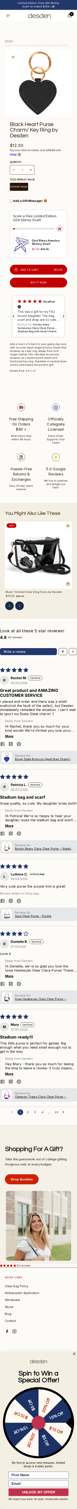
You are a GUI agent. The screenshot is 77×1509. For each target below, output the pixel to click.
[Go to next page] (64, 1112)
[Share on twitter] (10, 744)
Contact (10, 1321)
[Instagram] (14, 1331)
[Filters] (63, 651)
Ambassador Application (22, 1293)
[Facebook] (7, 1331)
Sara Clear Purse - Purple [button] (33, 916)
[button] (38, 316)
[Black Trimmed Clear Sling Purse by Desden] (38, 555)
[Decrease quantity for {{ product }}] (13, 169)
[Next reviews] (63, 316)
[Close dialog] (74, 1354)
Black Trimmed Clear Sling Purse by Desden (34, 591)
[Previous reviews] (13, 316)
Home (9, 40)
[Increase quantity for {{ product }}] (30, 169)
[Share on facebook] (2, 744)
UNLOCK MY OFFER (38, 1492)
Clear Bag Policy (17, 1286)
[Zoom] (13, 57)
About (9, 1307)
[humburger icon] (8, 16)
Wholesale (12, 1300)
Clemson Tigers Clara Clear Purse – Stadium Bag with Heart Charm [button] (40, 1096)
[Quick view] (68, 525)
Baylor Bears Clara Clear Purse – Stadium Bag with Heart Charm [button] (44, 848)
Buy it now (39, 282)
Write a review (14, 652)
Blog (8, 1314)
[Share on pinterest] (18, 744)
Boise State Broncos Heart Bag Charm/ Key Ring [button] (42, 759)
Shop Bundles (22, 1179)
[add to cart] (68, 583)
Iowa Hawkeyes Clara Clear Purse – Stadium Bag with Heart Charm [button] (40, 999)
